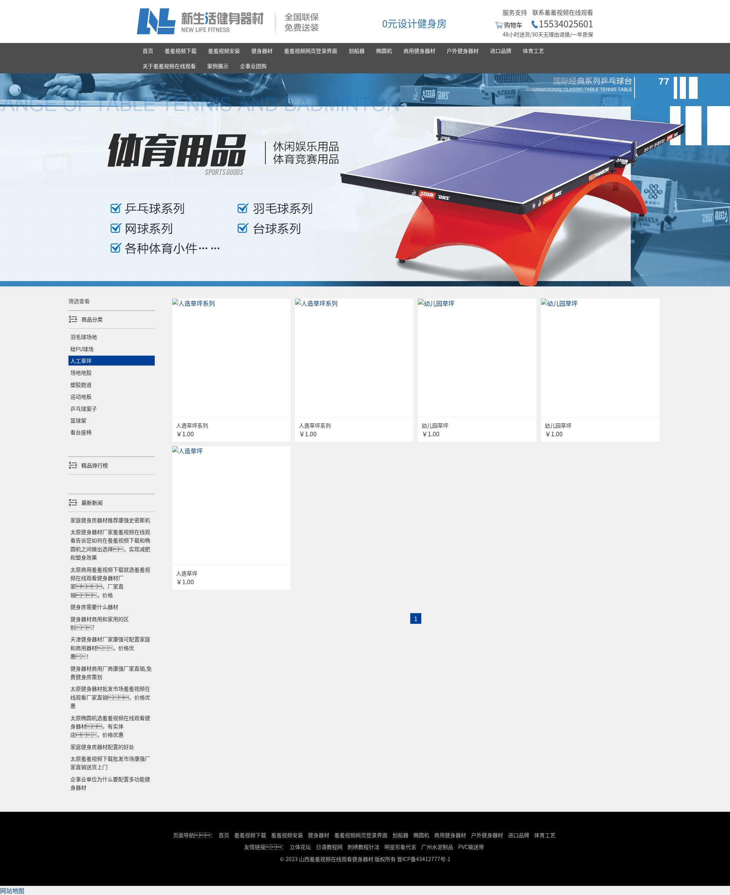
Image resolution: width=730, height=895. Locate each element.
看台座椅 (81, 432)
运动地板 (81, 396)
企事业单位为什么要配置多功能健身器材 (110, 783)
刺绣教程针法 (363, 846)
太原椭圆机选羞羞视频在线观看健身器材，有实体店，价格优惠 (110, 726)
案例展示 (218, 66)
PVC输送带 (471, 846)
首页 (148, 50)
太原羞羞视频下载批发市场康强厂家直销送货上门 (110, 763)
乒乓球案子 (83, 408)
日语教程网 (330, 846)
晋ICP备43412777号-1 (424, 859)
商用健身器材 (419, 50)
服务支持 (515, 12)
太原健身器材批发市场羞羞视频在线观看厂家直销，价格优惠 (110, 697)
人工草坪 (81, 360)
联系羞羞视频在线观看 (562, 12)
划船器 (357, 50)
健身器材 (262, 50)
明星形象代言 (400, 846)
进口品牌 (500, 50)
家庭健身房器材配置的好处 (102, 746)
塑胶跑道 (81, 384)
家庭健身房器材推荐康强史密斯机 (110, 520)
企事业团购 (253, 66)
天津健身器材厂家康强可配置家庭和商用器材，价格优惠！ (110, 647)
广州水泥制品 (437, 846)
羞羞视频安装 (224, 50)
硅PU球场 (82, 349)
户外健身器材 (463, 50)
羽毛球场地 (83, 336)
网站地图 (12, 890)
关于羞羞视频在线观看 (169, 66)
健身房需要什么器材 (94, 606)
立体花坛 (300, 846)
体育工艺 (533, 50)
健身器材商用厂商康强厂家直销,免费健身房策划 (111, 672)
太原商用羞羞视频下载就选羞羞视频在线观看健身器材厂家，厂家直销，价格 (110, 582)
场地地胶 (81, 372)
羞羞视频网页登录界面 (310, 50)
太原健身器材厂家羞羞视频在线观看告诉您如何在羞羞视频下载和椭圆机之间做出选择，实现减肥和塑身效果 (110, 544)
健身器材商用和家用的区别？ (99, 623)
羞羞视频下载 (181, 50)
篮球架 (78, 420)
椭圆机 (384, 50)
